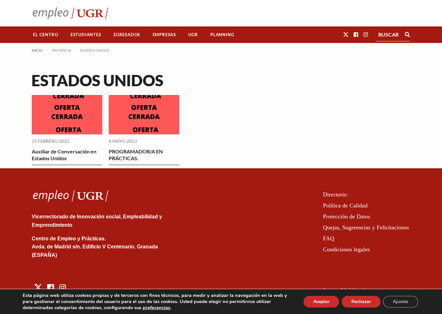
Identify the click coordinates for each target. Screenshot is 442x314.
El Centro (45, 34)
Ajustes (400, 301)
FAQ (328, 238)
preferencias (156, 307)
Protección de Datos (346, 216)
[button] (346, 34)
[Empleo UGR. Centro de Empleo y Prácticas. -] (70, 13)
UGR (193, 34)
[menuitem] (45, 34)
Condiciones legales (346, 249)
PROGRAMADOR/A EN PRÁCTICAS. (136, 154)
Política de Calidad (345, 205)
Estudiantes (86, 34)
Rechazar (361, 301)
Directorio (335, 194)
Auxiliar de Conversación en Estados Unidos (64, 154)
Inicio (37, 50)
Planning (222, 34)
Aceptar (321, 301)
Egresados (127, 34)
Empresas (164, 34)
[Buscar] (407, 34)
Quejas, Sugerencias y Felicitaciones (366, 227)
